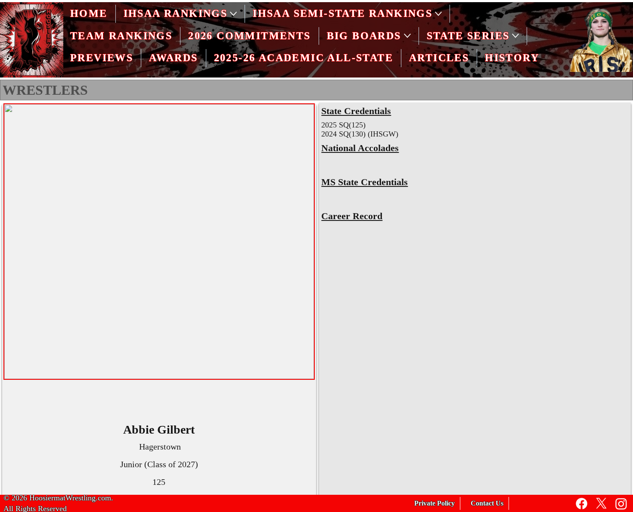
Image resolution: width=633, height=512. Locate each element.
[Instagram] (621, 503)
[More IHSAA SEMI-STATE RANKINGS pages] (438, 13)
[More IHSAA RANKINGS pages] (233, 13)
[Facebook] (581, 503)
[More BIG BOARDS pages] (407, 35)
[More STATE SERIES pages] (515, 35)
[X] (601, 503)
